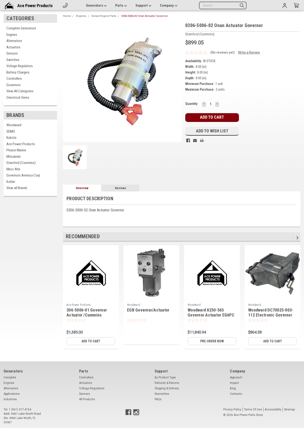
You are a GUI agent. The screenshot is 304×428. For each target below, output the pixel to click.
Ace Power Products (35, 5)
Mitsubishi (13, 156)
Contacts (236, 393)
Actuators (13, 47)
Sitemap (289, 409)
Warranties (162, 393)
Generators (95, 5)
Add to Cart (90, 341)
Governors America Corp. (23, 175)
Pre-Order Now (212, 341)
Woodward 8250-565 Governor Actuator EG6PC (211, 312)
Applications (12, 393)
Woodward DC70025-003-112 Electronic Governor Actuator (270, 314)
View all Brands (16, 188)
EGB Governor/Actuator (148, 309)
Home (67, 16)
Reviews (120, 188)
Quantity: (191, 104)
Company (167, 5)
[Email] (195, 140)
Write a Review (249, 52)
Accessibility (273, 409)
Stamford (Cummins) (21, 163)
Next (298, 237)
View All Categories (19, 91)
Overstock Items (17, 97)
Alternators (14, 41)
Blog (233, 388)
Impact (234, 383)
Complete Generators (21, 28)
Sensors (12, 53)
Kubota (11, 137)
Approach (236, 377)
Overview (82, 188)
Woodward (13, 125)
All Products (87, 399)
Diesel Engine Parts (103, 16)
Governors (13, 85)
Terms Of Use (253, 409)
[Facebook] (188, 140)
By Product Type (165, 377)
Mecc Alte (13, 169)
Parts (119, 5)
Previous (294, 237)
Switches (12, 60)
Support (141, 5)
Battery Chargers (17, 72)
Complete (10, 377)
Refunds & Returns (167, 383)
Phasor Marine (16, 150)
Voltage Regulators (19, 66)
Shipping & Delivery (167, 388)
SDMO (10, 131)
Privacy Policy (232, 409)
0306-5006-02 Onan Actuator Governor (144, 16)
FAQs (158, 399)
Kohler (10, 182)
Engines (11, 35)
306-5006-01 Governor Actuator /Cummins (86, 312)
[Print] (202, 140)
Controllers (14, 78)
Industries (10, 399)
